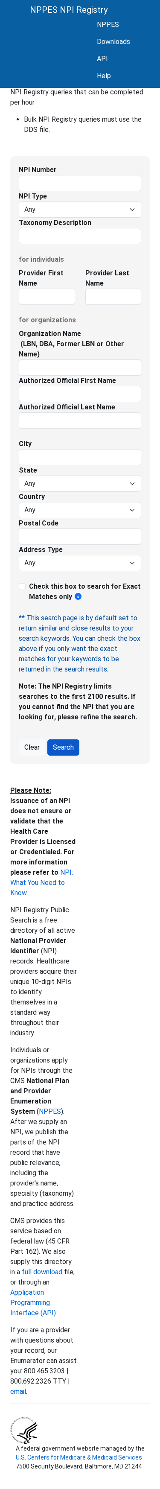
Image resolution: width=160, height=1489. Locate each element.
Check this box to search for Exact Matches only (85, 591)
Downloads (113, 42)
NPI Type (33, 196)
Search (63, 747)
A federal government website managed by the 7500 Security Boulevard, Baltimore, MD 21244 (80, 1457)
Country (32, 497)
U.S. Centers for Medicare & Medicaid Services (79, 1457)
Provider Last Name (107, 278)
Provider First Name (41, 278)
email (18, 1391)
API (102, 59)
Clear (32, 747)
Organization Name (50, 334)
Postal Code (38, 523)
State (28, 470)
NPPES (108, 24)
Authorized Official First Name (67, 381)
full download (42, 1272)
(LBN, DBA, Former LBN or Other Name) (71, 349)
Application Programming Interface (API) (33, 1302)
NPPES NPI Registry (69, 10)
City (25, 444)
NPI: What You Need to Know (41, 882)
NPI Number (38, 170)
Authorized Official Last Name (67, 407)
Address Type (41, 550)
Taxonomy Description (55, 223)
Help (104, 76)
